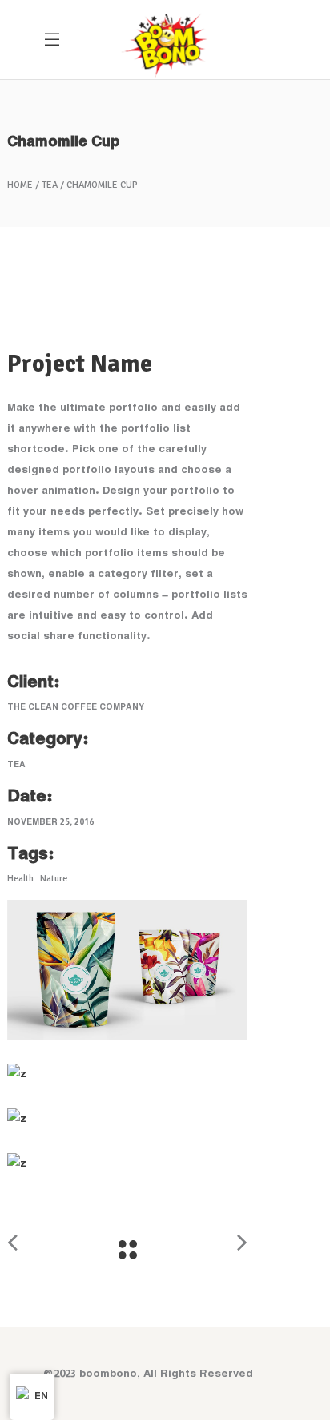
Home (20, 185)
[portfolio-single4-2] (127, 1074)
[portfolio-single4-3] (127, 1118)
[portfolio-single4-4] (127, 1163)
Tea (50, 185)
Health (20, 879)
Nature (53, 879)
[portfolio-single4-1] (127, 970)
